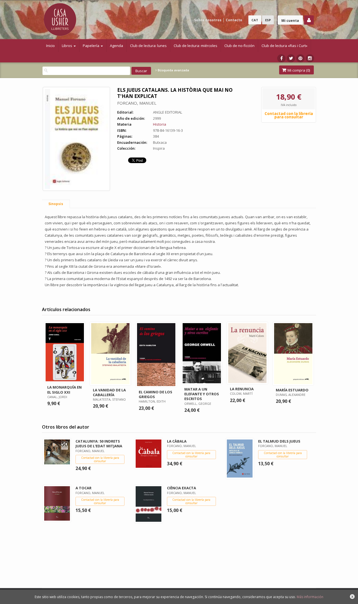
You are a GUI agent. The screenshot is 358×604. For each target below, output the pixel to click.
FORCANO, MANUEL (136, 103)
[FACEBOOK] (281, 58)
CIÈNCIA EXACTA (181, 487)
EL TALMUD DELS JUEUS (279, 441)
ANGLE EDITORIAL (167, 112)
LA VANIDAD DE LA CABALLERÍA (109, 392)
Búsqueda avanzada (173, 70)
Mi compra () (298, 70)
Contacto (234, 20)
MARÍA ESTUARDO (292, 390)
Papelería (91, 45)
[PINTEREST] (300, 58)
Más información (310, 596)
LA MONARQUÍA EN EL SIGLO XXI (64, 389)
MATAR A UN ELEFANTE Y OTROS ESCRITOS (201, 394)
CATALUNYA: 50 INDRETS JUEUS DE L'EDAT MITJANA (99, 443)
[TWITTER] (291, 58)
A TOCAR (83, 487)
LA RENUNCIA (242, 388)
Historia (159, 124)
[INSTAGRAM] (310, 58)
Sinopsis (55, 203)
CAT (254, 20)
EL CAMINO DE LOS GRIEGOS (155, 394)
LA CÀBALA (177, 441)
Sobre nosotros (208, 20)
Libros (67, 45)
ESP (268, 20)
